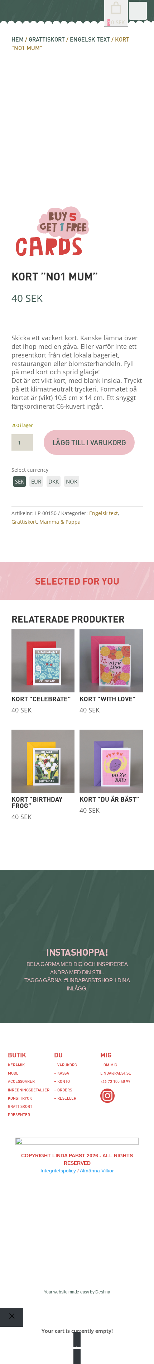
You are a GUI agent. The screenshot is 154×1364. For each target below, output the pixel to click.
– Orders (63, 1089)
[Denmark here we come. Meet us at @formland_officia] (64, 912)
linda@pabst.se (115, 1073)
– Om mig (108, 1064)
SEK (19, 481)
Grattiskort (47, 39)
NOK (71, 481)
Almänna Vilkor (97, 1170)
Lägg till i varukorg (89, 442)
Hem (17, 39)
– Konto (62, 1081)
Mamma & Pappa (60, 521)
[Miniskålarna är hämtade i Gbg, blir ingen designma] (105, 932)
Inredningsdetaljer (28, 1089)
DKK (53, 481)
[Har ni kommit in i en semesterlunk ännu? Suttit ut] (105, 912)
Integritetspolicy (58, 1170)
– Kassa (61, 1073)
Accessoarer (21, 1081)
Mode (13, 1073)
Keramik (16, 1064)
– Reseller (65, 1098)
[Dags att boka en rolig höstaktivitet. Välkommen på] (23, 912)
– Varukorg (65, 1064)
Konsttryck (20, 1098)
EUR (36, 481)
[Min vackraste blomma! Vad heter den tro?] (23, 932)
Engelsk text (90, 39)
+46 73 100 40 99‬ (115, 1081)
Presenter (19, 1114)
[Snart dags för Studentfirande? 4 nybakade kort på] (64, 932)
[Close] (11, 1317)
